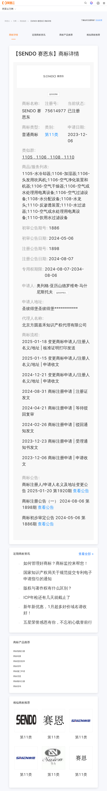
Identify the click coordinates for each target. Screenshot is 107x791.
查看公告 (81, 490)
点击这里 (99, 20)
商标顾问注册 (19, 681)
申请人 (28, 285)
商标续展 (17, 656)
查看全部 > (86, 554)
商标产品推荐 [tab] (66, 34)
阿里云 (7, 21)
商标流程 (30, 334)
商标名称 (30, 103)
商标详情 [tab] (13, 34)
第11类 (51, 134)
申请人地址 (32, 301)
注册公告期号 (34, 248)
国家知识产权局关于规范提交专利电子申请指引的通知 (57, 575)
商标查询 (17, 686)
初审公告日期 (34, 238)
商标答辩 (17, 666)
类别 (49, 127)
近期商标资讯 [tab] (38, 34)
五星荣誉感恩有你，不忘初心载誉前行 (57, 622)
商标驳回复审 (19, 661)
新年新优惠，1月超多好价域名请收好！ (55, 609)
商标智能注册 (19, 651)
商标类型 (30, 127)
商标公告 (30, 477)
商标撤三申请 (19, 671)
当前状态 (76, 103)
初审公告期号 (34, 227)
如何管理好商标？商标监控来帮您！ (55, 563)
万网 (14, 21)
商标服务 (23, 21)
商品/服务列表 (35, 166)
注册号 (51, 103)
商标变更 (17, 676)
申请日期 (76, 127)
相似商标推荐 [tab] (93, 34)
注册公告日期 (34, 258)
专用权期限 (32, 269)
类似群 (28, 150)
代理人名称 (32, 318)
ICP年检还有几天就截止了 (46, 597)
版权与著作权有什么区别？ (47, 588)
